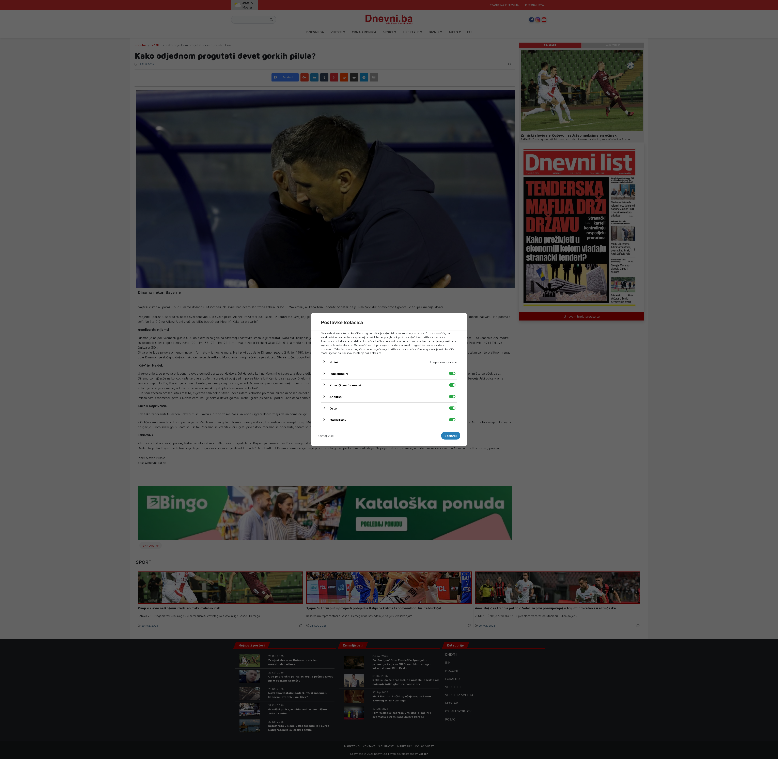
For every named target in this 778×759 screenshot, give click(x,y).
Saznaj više (326, 435)
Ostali (333, 408)
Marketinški (338, 419)
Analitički (336, 396)
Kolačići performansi (345, 385)
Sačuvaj (451, 435)
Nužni (333, 362)
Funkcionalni (338, 373)
